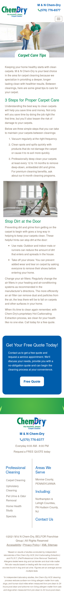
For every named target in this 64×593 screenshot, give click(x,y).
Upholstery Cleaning (12, 488)
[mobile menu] (58, 19)
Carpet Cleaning (15, 480)
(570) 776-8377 (50, 10)
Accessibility (14, 545)
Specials (11, 516)
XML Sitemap (49, 545)
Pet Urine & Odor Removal (16, 498)
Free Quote (32, 381)
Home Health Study (13, 508)
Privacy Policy (31, 545)
